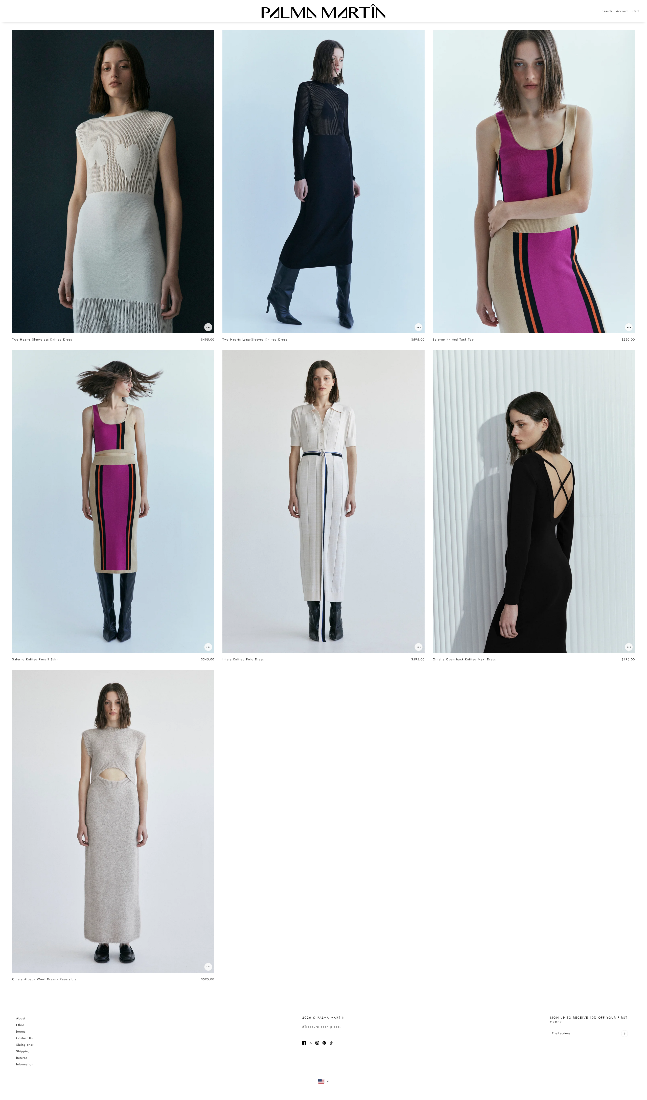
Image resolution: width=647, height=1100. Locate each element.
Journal (21, 1031)
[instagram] (317, 1042)
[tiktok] (331, 1042)
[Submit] (624, 1033)
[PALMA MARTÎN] (323, 11)
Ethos (20, 1025)
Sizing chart (25, 1044)
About (20, 1018)
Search (607, 11)
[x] (310, 1042)
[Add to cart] (208, 327)
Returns (21, 1058)
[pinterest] (324, 1042)
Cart (636, 11)
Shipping (23, 1051)
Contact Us (24, 1038)
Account (622, 11)
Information (24, 1064)
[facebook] (304, 1042)
